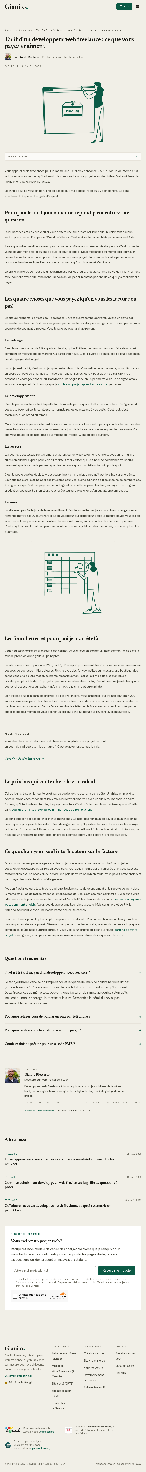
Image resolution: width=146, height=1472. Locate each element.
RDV (126, 6)
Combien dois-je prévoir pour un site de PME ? (72, 1048)
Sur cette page (18, 155)
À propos (29, 1118)
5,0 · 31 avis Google (20, 1390)
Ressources (25, 30)
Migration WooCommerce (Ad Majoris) (63, 1379)
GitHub (73, 1118)
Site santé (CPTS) (61, 1391)
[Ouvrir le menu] (137, 6)
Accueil (9, 30)
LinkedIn (61, 1118)
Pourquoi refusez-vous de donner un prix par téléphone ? (72, 1020)
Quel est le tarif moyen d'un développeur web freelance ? (72, 976)
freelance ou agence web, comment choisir (35, 909)
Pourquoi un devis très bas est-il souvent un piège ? (72, 1034)
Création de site (92, 1361)
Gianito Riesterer (37, 1078)
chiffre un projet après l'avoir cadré (103, 383)
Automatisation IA (93, 1395)
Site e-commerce (92, 1368)
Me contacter (46, 1118)
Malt (83, 1118)
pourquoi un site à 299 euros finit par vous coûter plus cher (53, 813)
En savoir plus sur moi (18, 1383)
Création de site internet (22, 763)
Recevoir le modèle (114, 1278)
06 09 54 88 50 (122, 1373)
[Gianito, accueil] (16, 6)
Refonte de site (91, 1375)
